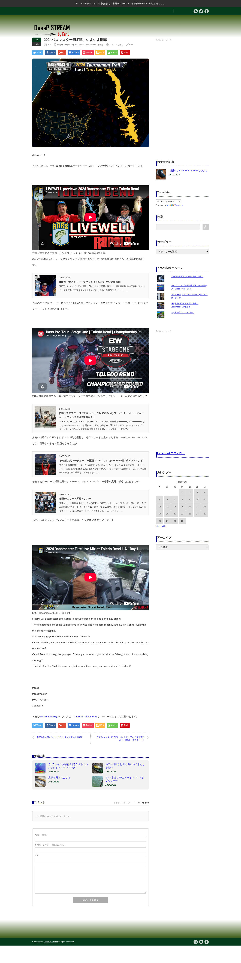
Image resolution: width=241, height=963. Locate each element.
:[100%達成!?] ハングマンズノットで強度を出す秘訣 (59, 737)
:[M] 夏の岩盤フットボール (182, 312)
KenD (131, 44)
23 (190, 514)
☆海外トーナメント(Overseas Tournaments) (77, 45)
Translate (178, 205)
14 (175, 507)
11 (205, 499)
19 (160, 514)
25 (205, 514)
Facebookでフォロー (171, 453)
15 (182, 507)
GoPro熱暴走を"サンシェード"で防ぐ (187, 276)
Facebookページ (49, 716)
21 (175, 514)
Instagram (91, 716)
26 (160, 521)
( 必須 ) (41, 835)
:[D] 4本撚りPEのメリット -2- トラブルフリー (124, 779)
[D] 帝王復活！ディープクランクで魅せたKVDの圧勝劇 (89, 282)
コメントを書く (116, 45)
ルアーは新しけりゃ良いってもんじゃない (125, 766)
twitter (79, 716)
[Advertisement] (182, 95)
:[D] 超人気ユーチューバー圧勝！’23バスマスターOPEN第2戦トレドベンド (101, 460)
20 (167, 514)
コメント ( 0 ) (143, 803)
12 (160, 507)
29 (182, 521)
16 (190, 507)
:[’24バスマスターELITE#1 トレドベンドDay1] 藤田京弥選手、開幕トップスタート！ (120, 738)
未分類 (100, 45)
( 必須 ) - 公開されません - (50, 845)
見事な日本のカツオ (59, 777)
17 (197, 507)
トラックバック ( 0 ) (122, 803)
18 (205, 507)
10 (197, 499)
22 (182, 514)
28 (175, 521)
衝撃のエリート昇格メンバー (75, 498)
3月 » (164, 526)
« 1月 (158, 526)
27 (167, 521)
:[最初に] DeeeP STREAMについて (188, 170)
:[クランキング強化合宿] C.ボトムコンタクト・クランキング (68, 766)
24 (197, 514)
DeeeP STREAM (51, 942)
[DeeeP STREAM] (54, 36)
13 (167, 507)
